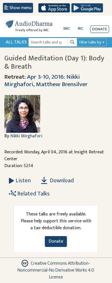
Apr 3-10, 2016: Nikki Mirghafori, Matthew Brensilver (46, 80)
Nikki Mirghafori (26, 136)
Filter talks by (90, 42)
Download (61, 180)
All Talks (16, 42)
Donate (99, 29)
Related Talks (33, 194)
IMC (66, 28)
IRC (80, 28)
